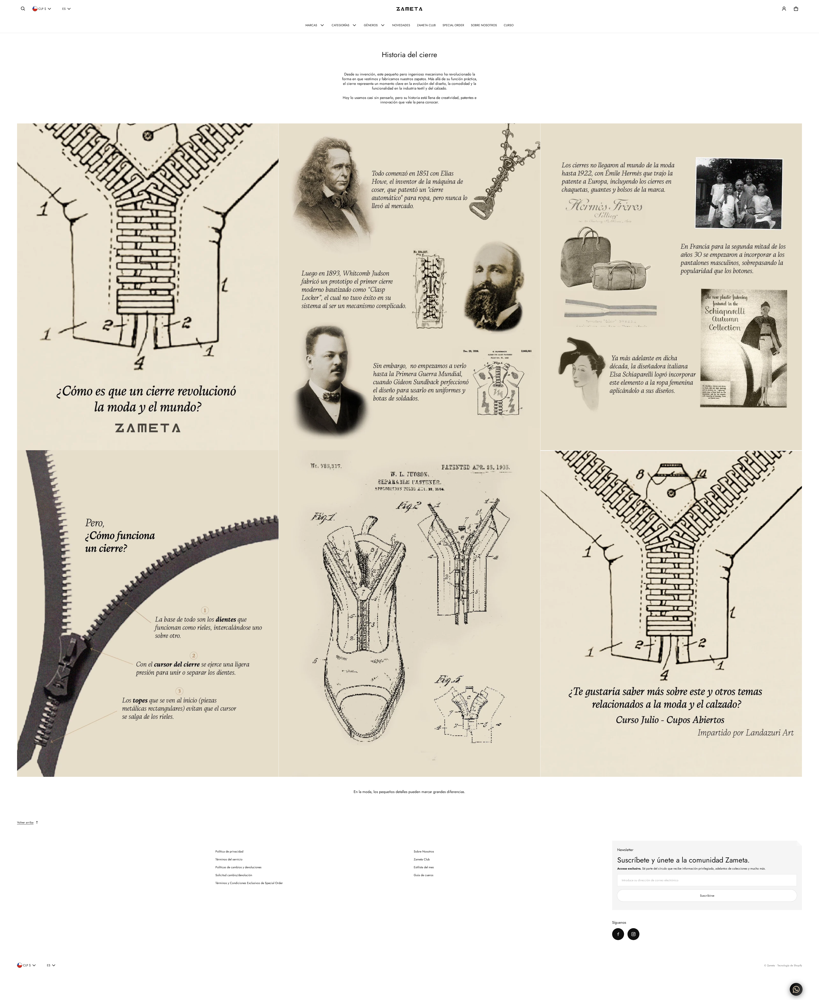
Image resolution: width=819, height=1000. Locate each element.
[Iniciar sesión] (784, 9)
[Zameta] (409, 8)
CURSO (509, 25)
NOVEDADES (401, 25)
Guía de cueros (423, 875)
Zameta (771, 965)
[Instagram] (633, 934)
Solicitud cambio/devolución (233, 875)
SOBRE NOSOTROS (484, 25)
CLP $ (42, 9)
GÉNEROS (371, 25)
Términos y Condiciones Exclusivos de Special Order (249, 883)
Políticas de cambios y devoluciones (238, 867)
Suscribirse (707, 895)
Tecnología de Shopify (789, 965)
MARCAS (311, 25)
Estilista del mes (424, 867)
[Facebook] (618, 934)
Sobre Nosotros (424, 851)
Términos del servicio (229, 859)
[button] (23, 9)
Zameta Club (422, 859)
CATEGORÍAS (340, 25)
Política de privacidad (229, 851)
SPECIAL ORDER (453, 25)
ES (64, 9)
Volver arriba (25, 822)
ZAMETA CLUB (426, 25)
